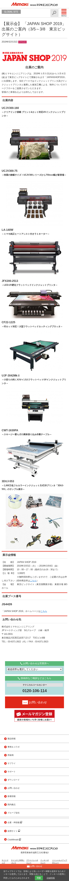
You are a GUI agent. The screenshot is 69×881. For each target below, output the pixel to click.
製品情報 (12, 738)
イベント (22, 42)
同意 (39, 878)
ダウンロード (14, 780)
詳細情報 (51, 878)
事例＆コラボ (14, 747)
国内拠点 (12, 804)
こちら (33, 580)
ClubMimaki (13, 839)
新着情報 (12, 796)
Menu (64, 16)
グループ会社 (14, 813)
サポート (12, 771)
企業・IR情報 (14, 822)
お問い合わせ (14, 788)
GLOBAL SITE (11, 11)
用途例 (11, 755)
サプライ (12, 763)
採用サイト (13, 831)
